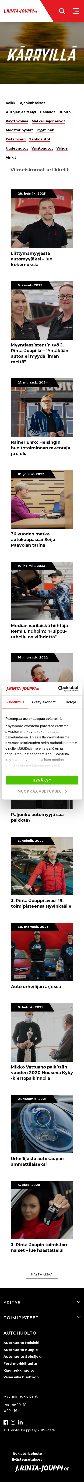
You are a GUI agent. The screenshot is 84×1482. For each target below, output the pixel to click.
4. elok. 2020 (29, 1185)
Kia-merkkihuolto (19, 1370)
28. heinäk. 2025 (32, 193)
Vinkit (11, 157)
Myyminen (45, 130)
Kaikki (11, 103)
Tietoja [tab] (70, 702)
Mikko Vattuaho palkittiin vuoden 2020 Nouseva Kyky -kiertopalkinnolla (42, 1072)
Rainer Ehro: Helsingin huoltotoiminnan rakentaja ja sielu (40, 448)
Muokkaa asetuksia (39, 791)
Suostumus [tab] (14, 702)
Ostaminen (16, 139)
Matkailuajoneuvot (48, 121)
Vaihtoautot (42, 148)
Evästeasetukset (27, 1459)
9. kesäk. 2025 (30, 285)
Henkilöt (47, 112)
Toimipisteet (21, 1317)
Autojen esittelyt (21, 112)
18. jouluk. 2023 (31, 474)
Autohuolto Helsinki (21, 1343)
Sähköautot (39, 139)
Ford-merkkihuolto (20, 1364)
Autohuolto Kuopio (21, 1350)
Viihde (62, 148)
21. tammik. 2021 (32, 1099)
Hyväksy (42, 780)
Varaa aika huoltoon (21, 1377)
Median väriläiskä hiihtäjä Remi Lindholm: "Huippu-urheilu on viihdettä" (39, 631)
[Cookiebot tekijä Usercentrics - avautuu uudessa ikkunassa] (59, 689)
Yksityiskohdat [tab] (43, 702)
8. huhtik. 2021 (30, 1007)
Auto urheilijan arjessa (36, 986)
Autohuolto (20, 1333)
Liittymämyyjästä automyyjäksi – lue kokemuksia (31, 259)
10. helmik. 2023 (31, 566)
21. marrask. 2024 (33, 382)
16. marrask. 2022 (33, 657)
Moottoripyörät (19, 130)
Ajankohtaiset (32, 103)
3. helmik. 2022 (31, 841)
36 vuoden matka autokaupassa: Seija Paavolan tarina (33, 539)
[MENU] (76, 11)
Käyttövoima (17, 121)
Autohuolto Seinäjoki (23, 1356)
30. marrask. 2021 (33, 927)
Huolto (65, 112)
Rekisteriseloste (27, 1454)
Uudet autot (17, 148)
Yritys (12, 1302)
